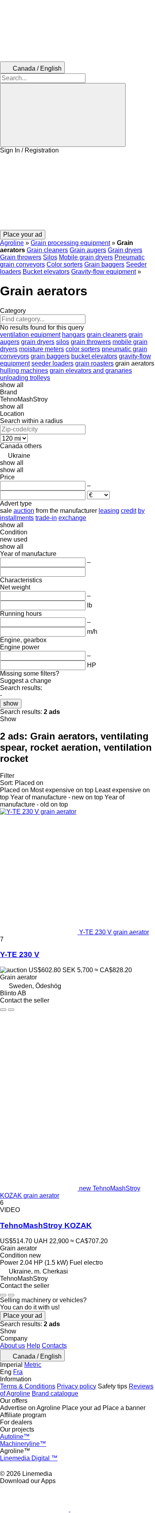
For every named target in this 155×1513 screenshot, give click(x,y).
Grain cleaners (47, 250)
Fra (18, 1372)
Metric (32, 1364)
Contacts (54, 1345)
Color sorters (64, 264)
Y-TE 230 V (19, 954)
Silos (50, 257)
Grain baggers (104, 264)
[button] (77, 192)
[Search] (63, 115)
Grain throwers (20, 257)
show (10, 703)
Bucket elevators (46, 271)
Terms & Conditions (27, 1386)
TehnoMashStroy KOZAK (46, 1225)
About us (12, 1345)
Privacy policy (76, 1386)
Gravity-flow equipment (103, 271)
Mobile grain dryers (86, 257)
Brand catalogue (55, 1393)
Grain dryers (125, 250)
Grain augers (88, 250)
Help (33, 1345)
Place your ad (22, 1315)
